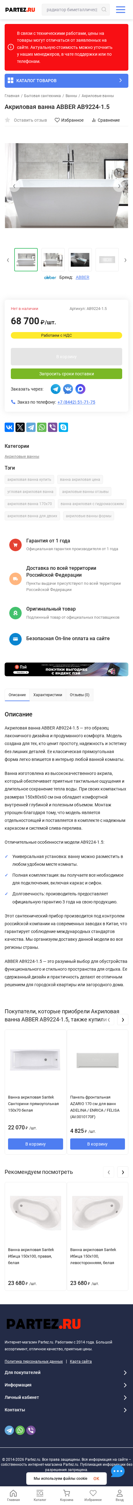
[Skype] (63, 427)
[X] (20, 427)
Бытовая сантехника (42, 96)
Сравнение (109, 120)
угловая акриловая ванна (30, 492)
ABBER (82, 277)
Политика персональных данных (34, 1361)
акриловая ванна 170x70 (29, 504)
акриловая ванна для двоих (32, 516)
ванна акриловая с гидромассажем (92, 504)
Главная (12, 96)
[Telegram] (31, 427)
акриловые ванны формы (88, 516)
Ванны (71, 96)
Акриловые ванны (98, 96)
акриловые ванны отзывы (85, 492)
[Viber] (52, 427)
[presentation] (14, 186)
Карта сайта (81, 1361)
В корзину (66, 356)
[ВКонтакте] (9, 427)
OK (96, 1478)
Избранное (72, 120)
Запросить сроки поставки (66, 373)
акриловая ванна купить (29, 479)
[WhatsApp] (41, 427)
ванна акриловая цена (80, 479)
